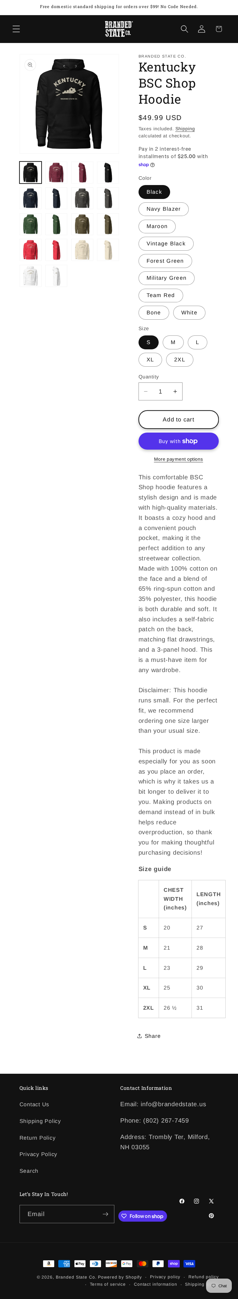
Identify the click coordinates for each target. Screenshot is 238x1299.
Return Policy (38, 1138)
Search (29, 1171)
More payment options (178, 459)
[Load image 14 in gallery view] (56, 250)
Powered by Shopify (120, 1277)
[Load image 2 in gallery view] (56, 172)
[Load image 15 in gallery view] (82, 250)
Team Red (161, 295)
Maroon (157, 226)
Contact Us (35, 1104)
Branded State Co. (76, 1277)
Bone (154, 312)
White (189, 312)
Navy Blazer (164, 209)
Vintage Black (166, 243)
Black (154, 192)
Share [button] (153, 1036)
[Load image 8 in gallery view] (108, 198)
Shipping (185, 128)
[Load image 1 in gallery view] (31, 172)
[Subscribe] (105, 1214)
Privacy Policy (39, 1154)
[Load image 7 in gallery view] (82, 198)
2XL (179, 359)
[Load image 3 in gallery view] (82, 172)
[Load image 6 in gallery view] (56, 198)
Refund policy (203, 1277)
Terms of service (108, 1284)
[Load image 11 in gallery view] (82, 224)
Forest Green (165, 261)
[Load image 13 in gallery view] (31, 250)
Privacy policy (165, 1277)
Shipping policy (201, 1284)
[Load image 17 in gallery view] (31, 276)
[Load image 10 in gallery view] (56, 224)
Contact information (155, 1284)
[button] (16, 28)
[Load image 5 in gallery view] (31, 198)
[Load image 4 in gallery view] (108, 172)
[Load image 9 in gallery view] (31, 224)
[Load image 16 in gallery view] (108, 250)
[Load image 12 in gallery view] (108, 224)
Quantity (149, 376)
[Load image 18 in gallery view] (56, 276)
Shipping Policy (40, 1121)
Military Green (167, 278)
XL (150, 359)
